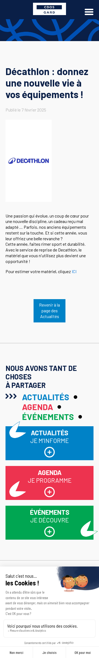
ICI (74, 271)
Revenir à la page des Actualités (49, 310)
